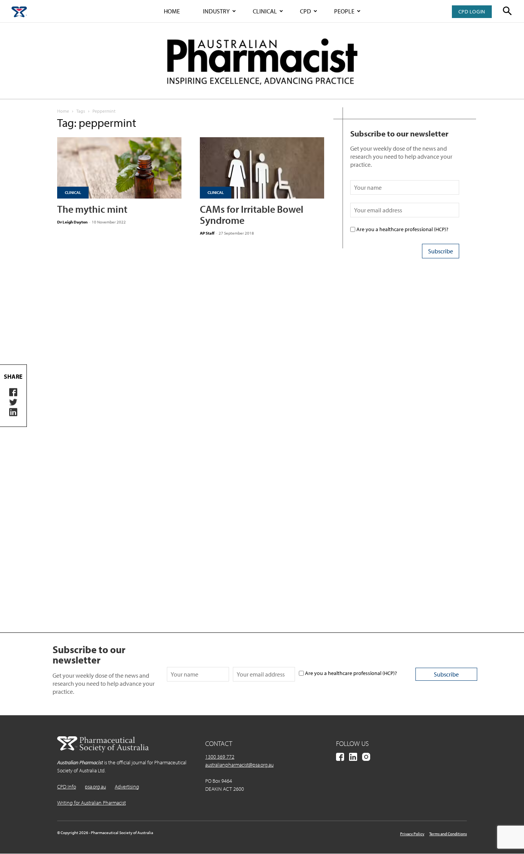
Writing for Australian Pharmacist (91, 802)
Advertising (127, 786)
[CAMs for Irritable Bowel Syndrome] (262, 168)
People (344, 11)
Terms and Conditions (448, 833)
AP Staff (207, 233)
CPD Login (471, 11)
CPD (305, 11)
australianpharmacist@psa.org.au (239, 764)
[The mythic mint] (119, 168)
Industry (216, 11)
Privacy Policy (412, 833)
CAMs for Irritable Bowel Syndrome (251, 215)
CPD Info (66, 786)
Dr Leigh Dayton (72, 222)
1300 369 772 (219, 756)
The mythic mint (92, 209)
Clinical (265, 11)
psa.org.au (95, 786)
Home (172, 11)
